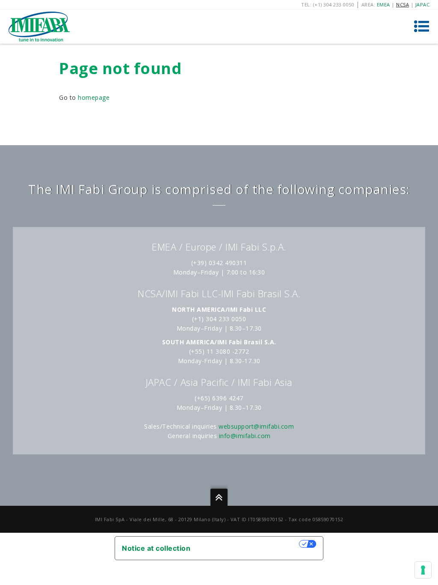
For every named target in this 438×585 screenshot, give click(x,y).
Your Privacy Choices (248, 544)
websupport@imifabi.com (256, 426)
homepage (94, 97)
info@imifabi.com (245, 436)
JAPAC (422, 4)
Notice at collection (156, 548)
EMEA (383, 4)
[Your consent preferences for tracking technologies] (423, 570)
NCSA (402, 4)
